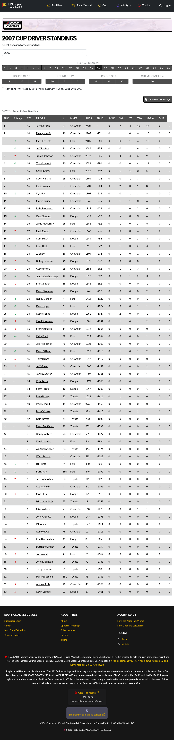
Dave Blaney (42, 396)
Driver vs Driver (12, 635)
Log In (167, 5)
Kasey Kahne (43, 313)
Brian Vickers (43, 411)
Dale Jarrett (42, 418)
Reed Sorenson (44, 321)
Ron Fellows (42, 531)
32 (78, 81)
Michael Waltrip (44, 501)
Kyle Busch (42, 193)
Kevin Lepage (43, 591)
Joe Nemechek (44, 343)
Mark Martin (42, 231)
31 (65, 81)
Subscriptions (68, 630)
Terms (64, 639)
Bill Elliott (41, 463)
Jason (124, 639)
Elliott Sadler (43, 283)
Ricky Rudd (42, 336)
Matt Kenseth (43, 141)
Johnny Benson (44, 561)
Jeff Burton (42, 148)
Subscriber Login (12, 620)
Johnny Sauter (44, 373)
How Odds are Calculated (130, 625)
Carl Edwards (43, 170)
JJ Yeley (40, 253)
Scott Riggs (42, 388)
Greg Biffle (42, 246)
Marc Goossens (44, 576)
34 (108, 81)
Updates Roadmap (70, 625)
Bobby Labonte (44, 261)
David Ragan (42, 306)
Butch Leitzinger (45, 546)
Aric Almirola (43, 584)
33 (95, 81)
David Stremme (44, 291)
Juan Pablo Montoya (47, 276)
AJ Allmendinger (45, 449)
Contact (8, 625)
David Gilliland (43, 351)
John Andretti (43, 516)
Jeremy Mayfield (45, 479)
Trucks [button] (146, 5)
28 (21, 81)
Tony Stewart (43, 163)
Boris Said (41, 471)
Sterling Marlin (44, 328)
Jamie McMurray (45, 223)
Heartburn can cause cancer (85, 714)
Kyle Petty (42, 381)
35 (121, 81)
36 (152, 81)
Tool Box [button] (57, 5)
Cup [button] (105, 5)
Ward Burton (43, 456)
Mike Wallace (43, 509)
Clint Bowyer (43, 186)
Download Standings (159, 99)
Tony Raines (42, 358)
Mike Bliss (41, 494)
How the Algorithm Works (130, 620)
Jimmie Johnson (44, 155)
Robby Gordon (44, 298)
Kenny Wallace (44, 434)
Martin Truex (43, 201)
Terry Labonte (44, 569)
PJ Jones (41, 524)
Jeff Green (42, 366)
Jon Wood (42, 554)
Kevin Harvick (43, 178)
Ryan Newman (43, 216)
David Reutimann (45, 426)
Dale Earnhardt (44, 208)
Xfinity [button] (125, 5)
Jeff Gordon (43, 125)
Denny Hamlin (43, 133)
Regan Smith (43, 486)
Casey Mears (43, 268)
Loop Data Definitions (15, 630)
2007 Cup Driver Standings (39, 38)
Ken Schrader (43, 441)
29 (34, 81)
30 (52, 81)
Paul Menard (43, 403)
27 (8, 81)
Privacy (64, 635)
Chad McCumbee (45, 539)
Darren (125, 643)
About (64, 620)
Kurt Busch (42, 238)
